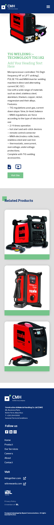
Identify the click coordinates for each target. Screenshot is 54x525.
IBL (17, 504)
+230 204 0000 (13, 415)
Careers (8, 453)
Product (8, 444)
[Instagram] (15, 431)
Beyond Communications (30, 513)
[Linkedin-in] (10, 431)
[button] (48, 7)
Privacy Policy (10, 501)
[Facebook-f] (6, 431)
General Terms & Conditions (16, 418)
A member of (9, 504)
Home (7, 439)
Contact (8, 462)
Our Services (11, 448)
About (7, 457)
